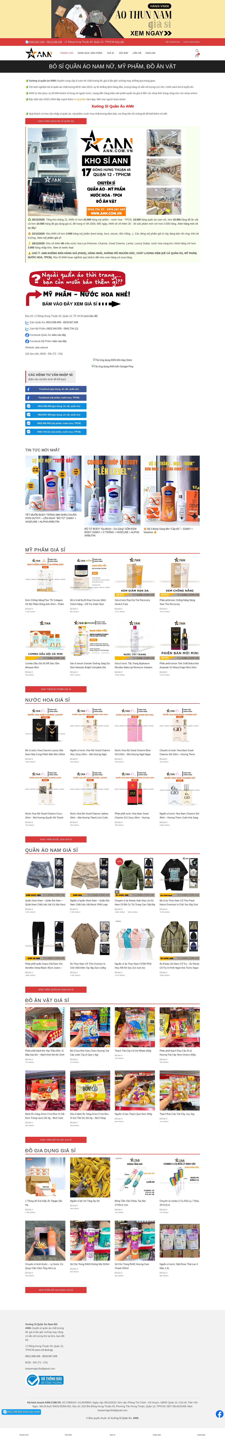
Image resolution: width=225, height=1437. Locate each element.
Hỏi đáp (123, 53)
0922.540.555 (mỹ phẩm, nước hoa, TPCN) (59, 423)
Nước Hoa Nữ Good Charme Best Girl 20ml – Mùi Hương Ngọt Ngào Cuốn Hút (133, 754)
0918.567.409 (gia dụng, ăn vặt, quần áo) (59, 414)
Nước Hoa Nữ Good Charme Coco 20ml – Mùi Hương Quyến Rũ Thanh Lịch (44, 817)
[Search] (197, 50)
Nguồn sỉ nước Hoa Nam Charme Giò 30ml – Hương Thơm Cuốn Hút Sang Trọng (179, 817)
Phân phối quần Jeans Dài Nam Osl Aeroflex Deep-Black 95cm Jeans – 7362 (44, 967)
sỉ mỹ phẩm (80, 99)
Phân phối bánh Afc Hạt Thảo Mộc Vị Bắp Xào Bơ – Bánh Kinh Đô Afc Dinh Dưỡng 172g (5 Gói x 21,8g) (44, 1054)
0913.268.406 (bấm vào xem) (23, 1412)
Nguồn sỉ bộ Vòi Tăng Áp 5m (85, 1201)
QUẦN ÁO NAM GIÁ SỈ (51, 850)
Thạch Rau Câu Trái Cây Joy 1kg (177, 1114)
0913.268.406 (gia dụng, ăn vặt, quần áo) (59, 406)
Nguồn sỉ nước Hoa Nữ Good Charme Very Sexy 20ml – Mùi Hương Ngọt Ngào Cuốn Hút (90, 754)
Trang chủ (66, 53)
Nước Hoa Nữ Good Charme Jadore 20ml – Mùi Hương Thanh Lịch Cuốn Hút (89, 817)
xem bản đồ (90, 316)
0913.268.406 (54, 42)
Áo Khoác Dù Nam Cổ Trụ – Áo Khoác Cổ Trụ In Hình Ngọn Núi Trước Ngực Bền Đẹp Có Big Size (180, 967)
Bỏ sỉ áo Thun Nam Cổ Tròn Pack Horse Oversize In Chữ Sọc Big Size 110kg (179, 904)
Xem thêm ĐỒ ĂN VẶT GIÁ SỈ (56, 1140)
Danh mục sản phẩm (90, 53)
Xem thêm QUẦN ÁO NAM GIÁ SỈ (55, 989)
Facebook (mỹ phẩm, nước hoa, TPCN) (59, 397)
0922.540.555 (54, 328)
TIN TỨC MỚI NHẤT (42, 450)
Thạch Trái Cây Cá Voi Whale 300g (133, 1050)
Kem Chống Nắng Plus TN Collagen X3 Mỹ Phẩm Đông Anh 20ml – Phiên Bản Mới (44, 604)
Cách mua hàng (192, 42)
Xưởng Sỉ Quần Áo (121, 1418)
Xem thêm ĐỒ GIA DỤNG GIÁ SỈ (56, 1290)
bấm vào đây (59, 335)
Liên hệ (137, 53)
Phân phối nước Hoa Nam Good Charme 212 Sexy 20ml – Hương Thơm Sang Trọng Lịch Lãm (132, 817)
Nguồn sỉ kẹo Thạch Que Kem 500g (133, 1114)
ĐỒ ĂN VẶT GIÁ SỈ (47, 1000)
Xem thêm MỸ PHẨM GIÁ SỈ (56, 689)
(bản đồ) (119, 42)
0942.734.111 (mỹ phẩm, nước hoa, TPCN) (59, 432)
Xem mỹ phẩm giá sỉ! (49, 237)
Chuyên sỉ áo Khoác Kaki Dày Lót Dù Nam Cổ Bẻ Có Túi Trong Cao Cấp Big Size (135, 904)
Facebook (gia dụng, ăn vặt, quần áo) (59, 389)
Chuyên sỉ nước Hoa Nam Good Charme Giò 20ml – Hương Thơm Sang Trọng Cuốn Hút (177, 754)
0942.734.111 (71, 328)
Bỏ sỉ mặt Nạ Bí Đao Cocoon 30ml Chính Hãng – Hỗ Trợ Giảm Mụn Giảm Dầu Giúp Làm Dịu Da (88, 604)
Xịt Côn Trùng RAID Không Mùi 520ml (89, 1264)
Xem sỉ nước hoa (63, 247)
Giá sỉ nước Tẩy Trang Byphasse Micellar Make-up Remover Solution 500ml (133, 667)
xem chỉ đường (44, 1350)
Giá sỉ (110, 53)
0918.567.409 (37, 42)
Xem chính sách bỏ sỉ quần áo (56, 121)
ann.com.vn (41, 347)
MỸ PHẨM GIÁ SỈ (45, 549)
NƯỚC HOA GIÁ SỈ (47, 700)
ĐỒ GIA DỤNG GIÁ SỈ (50, 1150)
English (151, 53)
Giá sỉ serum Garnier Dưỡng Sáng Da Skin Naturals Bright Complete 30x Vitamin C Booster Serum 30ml (90, 667)
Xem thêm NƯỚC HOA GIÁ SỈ (56, 839)
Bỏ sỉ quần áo (173, 42)
